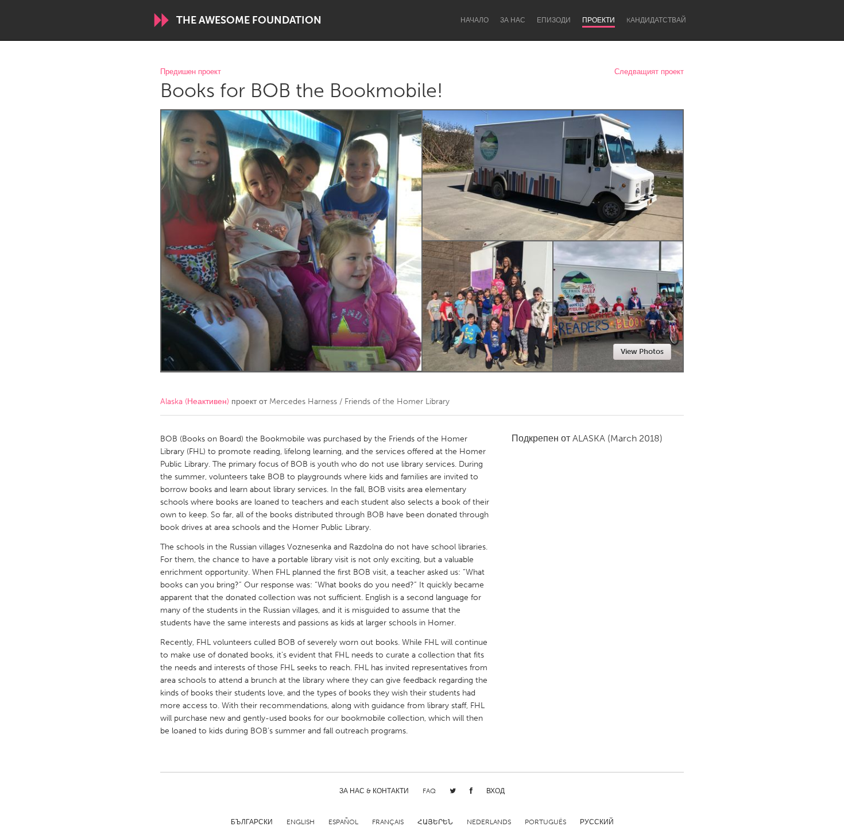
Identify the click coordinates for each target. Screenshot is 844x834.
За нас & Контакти (374, 791)
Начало (474, 20)
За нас (512, 20)
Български (252, 822)
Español (343, 822)
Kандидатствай (656, 20)
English (301, 822)
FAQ (429, 791)
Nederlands (489, 822)
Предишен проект (190, 72)
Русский (597, 822)
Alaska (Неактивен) (194, 401)
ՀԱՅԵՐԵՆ (435, 822)
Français (388, 822)
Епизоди (554, 20)
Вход (495, 791)
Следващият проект (649, 72)
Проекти (598, 20)
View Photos (642, 351)
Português (545, 822)
